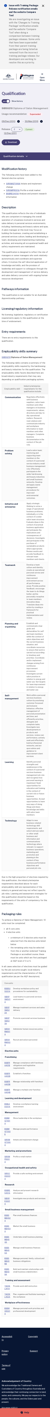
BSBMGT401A (7, 1120)
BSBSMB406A (6, 1250)
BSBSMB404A (6, 1239)
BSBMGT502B (7, 1131)
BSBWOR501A (7, 1311)
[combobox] (16, 129)
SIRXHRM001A (7, 1031)
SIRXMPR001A (13, 190)
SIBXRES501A (7, 1201)
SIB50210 (6, 357)
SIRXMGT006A (13, 183)
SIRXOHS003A (7, 1176)
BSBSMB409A (6, 1272)
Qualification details (15, 156)
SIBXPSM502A (7, 1010)
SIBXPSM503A (7, 1021)
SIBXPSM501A (7, 999)
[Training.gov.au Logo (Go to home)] (25, 76)
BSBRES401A (12, 193)
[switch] (6, 101)
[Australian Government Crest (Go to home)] (9, 76)
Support (34, 1351)
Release (6, 129)
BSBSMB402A (7, 1218)
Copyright (33, 1336)
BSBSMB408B (6, 1261)
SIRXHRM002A (7, 1042)
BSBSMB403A (7, 1228)
